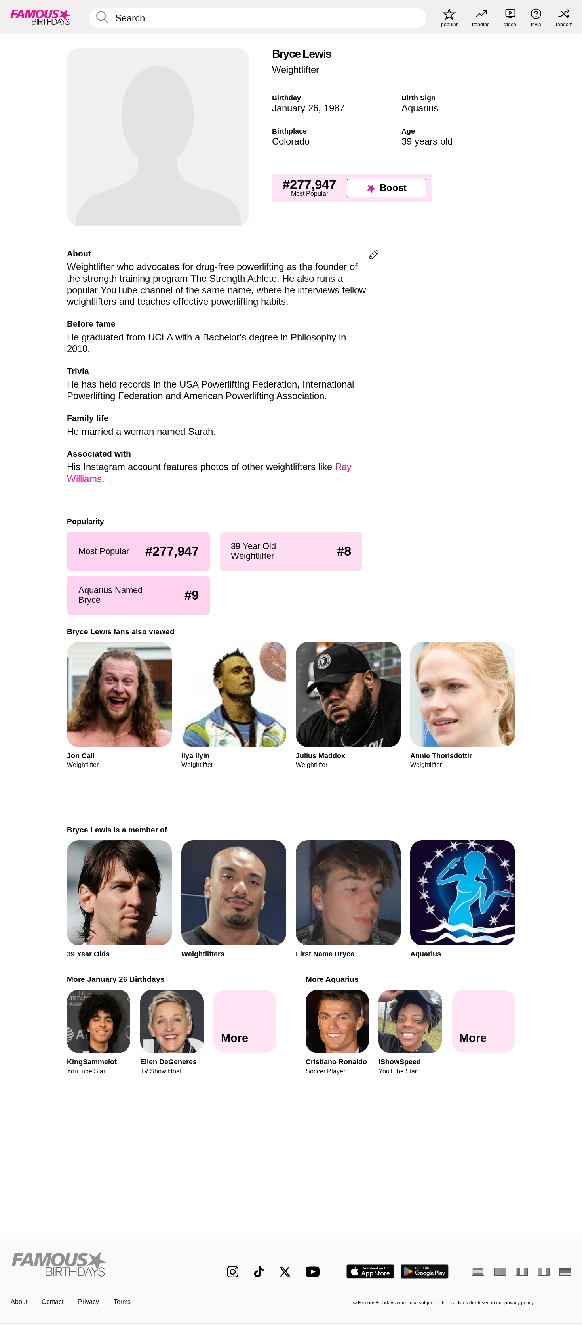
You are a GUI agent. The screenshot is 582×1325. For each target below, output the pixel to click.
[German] (565, 1271)
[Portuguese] (500, 1271)
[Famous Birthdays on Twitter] (285, 1272)
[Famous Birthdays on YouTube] (314, 1271)
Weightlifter (295, 69)
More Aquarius (332, 979)
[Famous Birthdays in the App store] (370, 1271)
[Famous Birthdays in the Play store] (425, 1271)
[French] (522, 1271)
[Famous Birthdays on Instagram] (233, 1272)
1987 (334, 108)
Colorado (291, 141)
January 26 (295, 108)
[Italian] (544, 1271)
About (19, 1301)
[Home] (102, 1265)
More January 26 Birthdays (116, 979)
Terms (122, 1301)
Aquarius (419, 108)
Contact (52, 1301)
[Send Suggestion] (374, 256)
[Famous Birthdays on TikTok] (259, 1272)
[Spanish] (478, 1271)
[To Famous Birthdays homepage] (41, 17)
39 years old (427, 141)
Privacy (88, 1301)
